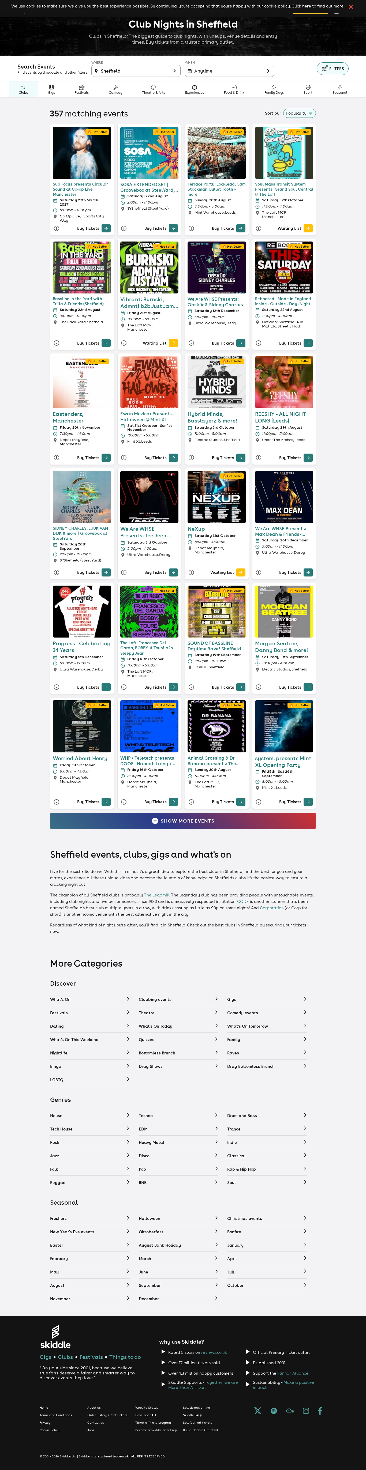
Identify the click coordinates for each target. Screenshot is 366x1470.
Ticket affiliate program (153, 1422)
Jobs (90, 1430)
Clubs (65, 1357)
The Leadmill (157, 895)
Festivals (91, 1357)
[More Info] (56, 228)
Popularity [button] (296, 113)
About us (94, 1407)
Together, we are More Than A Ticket (203, 1385)
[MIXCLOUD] (290, 1411)
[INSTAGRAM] (306, 1411)
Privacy (45, 1422)
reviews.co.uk (214, 1352)
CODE (243, 901)
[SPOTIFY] (274, 1411)
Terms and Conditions (56, 1415)
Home (44, 1407)
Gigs (45, 1357)
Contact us (95, 1422)
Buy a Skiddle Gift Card (200, 1430)
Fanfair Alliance (292, 1373)
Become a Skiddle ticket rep (156, 1430)
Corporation (272, 907)
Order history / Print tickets (107, 1415)
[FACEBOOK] (320, 1411)
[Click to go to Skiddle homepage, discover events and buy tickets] (55, 1336)
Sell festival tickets (197, 1422)
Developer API (145, 1415)
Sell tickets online (196, 1407)
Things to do (125, 1357)
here (306, 6)
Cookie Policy (49, 1430)
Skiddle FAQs (193, 1415)
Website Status (146, 1407)
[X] (258, 1411)
